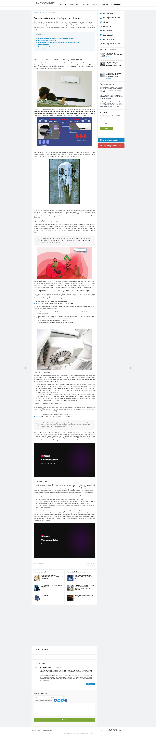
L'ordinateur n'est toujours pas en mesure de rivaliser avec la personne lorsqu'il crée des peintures (84, 587)
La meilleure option (44, 44)
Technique (36, 12)
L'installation (74, 4)
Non (105, 123)
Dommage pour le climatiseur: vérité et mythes (114, 54)
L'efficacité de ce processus (47, 40)
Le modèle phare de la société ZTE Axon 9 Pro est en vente (84, 596)
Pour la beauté (108, 35)
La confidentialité (47, 730)
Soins (95, 4)
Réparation (104, 4)
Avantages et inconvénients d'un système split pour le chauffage (58, 42)
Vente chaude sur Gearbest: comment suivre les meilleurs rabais (83, 576)
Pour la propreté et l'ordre (111, 18)
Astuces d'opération (44, 49)
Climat (43, 12)
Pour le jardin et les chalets (112, 44)
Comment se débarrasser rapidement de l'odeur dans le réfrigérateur (50, 576)
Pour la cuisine (108, 13)
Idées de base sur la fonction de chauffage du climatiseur (56, 38)
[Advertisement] (58, 626)
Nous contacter (36, 730)
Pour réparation (108, 39)
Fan (106, 69)
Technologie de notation (112, 146)
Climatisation (51, 12)
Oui (105, 120)
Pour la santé (107, 31)
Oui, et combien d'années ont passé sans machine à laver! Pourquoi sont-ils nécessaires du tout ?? (111, 96)
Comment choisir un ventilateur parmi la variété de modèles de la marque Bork (113, 65)
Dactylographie (39, 563)
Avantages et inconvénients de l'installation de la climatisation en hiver (114, 74)
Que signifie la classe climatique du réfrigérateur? (51, 586)
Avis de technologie (110, 140)
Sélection (63, 4)
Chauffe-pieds (45, 595)
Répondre (90, 684)
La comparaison (116, 4)
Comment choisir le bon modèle (48, 47)
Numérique (107, 26)
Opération (86, 4)
